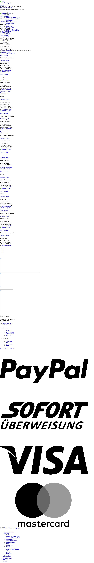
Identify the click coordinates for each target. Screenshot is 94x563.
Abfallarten (6, 14)
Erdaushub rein (10, 546)
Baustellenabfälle (10, 23)
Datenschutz (9, 344)
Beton (7, 543)
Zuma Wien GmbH (7, 31)
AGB (7, 342)
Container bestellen (8, 532)
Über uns (8, 335)
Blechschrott (9, 545)
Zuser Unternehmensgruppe (12, 528)
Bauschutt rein (9, 20)
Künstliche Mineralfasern (12, 549)
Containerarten (10, 332)
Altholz (7, 535)
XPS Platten (9, 35)
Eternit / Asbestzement (12, 548)
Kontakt (5, 42)
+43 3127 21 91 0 (7, 323)
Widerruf (8, 345)
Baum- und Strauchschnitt (13, 19)
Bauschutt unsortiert (11, 22)
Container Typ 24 (4, 21)
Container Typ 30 (4, 99)
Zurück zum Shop (10, 53)
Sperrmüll (8, 552)
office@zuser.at (7, 325)
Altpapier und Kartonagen (13, 17)
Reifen (7, 551)
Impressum (9, 341)
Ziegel (7, 555)
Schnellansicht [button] (4, 16)
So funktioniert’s (7, 39)
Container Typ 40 (4, 196)
